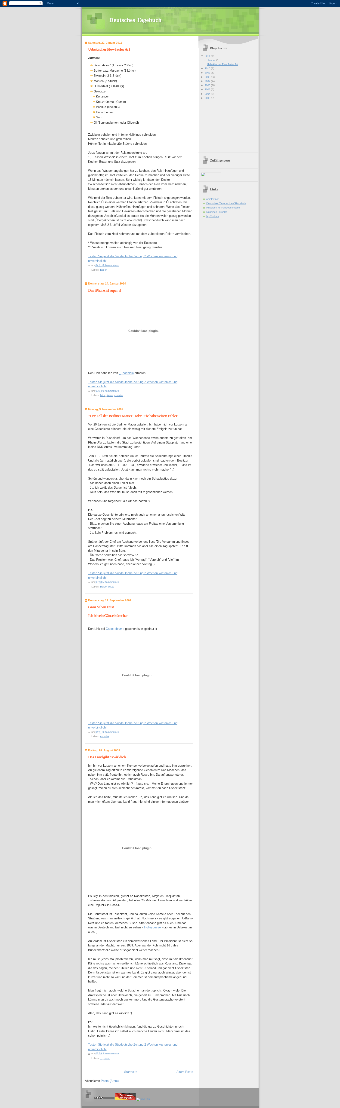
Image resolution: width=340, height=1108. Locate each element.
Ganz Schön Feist (101, 607)
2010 (208, 68)
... (101, 1058)
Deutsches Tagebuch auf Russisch (226, 203)
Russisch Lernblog (216, 212)
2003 (208, 98)
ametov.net (212, 199)
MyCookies (212, 216)
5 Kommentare (110, 582)
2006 (208, 85)
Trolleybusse (152, 927)
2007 (208, 81)
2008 (208, 77)
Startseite (130, 1072)
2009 (208, 72)
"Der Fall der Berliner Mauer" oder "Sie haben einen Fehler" (133, 416)
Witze (110, 395)
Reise (103, 586)
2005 (208, 89)
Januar (212, 60)
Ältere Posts (184, 1072)
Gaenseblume (115, 629)
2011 (208, 56)
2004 (208, 93)
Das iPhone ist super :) (104, 290)
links (102, 395)
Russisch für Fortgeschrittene (223, 207)
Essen (103, 269)
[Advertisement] (224, 126)
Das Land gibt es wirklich (107, 757)
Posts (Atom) (110, 1081)
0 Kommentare (110, 265)
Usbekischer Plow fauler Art (109, 49)
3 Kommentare (110, 1053)
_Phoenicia (126, 373)
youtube (118, 395)
